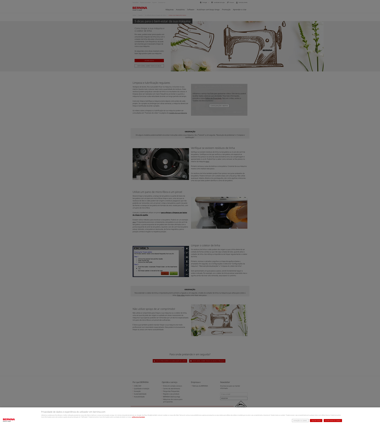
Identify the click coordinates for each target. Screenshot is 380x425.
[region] (190, 416)
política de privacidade (138, 417)
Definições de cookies (300, 420)
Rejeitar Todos (316, 420)
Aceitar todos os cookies (333, 420)
